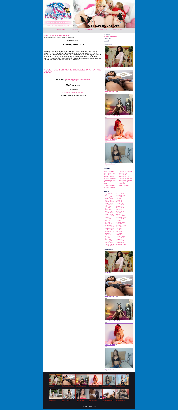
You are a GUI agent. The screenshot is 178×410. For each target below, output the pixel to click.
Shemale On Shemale (125, 178)
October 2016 (120, 223)
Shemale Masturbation (72, 79)
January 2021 (120, 205)
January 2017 (120, 219)
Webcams (122, 183)
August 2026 (108, 194)
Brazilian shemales (110, 178)
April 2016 (119, 233)
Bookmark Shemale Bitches (67, 37)
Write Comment (77, 81)
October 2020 (120, 208)
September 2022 (109, 231)
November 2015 (120, 241)
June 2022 (108, 234)
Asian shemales (109, 171)
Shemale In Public (109, 187)
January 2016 (120, 238)
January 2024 (109, 211)
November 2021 (109, 245)
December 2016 (120, 220)
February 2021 (120, 203)
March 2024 (108, 209)
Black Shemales (109, 175)
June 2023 (108, 219)
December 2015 (120, 239)
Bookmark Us (113, 36)
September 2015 (121, 244)
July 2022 (107, 233)
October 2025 (109, 198)
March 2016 (119, 234)
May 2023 (107, 220)
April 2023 (108, 222)
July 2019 (119, 212)
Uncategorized (123, 182)
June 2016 (119, 230)
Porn (105, 183)
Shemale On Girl (124, 176)
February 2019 (120, 216)
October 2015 (120, 242)
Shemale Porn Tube (117, 29)
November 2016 (120, 222)
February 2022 (109, 241)
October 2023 (109, 214)
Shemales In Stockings (125, 180)
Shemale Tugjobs (103, 29)
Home (106, 36)
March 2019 (119, 214)
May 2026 (107, 195)
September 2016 (121, 225)
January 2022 (109, 242)
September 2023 (109, 216)
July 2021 (119, 198)
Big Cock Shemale (109, 173)
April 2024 (108, 208)
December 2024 (109, 201)
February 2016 (120, 236)
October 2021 (120, 194)
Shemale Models (85, 79)
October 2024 (109, 203)
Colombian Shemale (110, 180)
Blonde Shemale (109, 176)
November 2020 (120, 206)
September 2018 (121, 217)
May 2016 (119, 231)
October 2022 (109, 230)
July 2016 (119, 228)
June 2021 (119, 200)
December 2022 (109, 227)
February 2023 (109, 225)
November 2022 (109, 228)
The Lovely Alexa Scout (56, 35)
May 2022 (107, 236)
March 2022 (108, 239)
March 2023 (108, 223)
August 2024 (108, 205)
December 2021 (109, 244)
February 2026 (109, 197)
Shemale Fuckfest (61, 29)
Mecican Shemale (109, 182)
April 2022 (108, 238)
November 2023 (109, 212)
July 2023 (107, 217)
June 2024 (108, 206)
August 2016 (119, 227)
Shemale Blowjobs (109, 185)
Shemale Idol (75, 29)
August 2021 (119, 197)
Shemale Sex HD (89, 29)
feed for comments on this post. (72, 92)
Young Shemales (124, 185)
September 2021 (121, 195)
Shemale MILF (123, 173)
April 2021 (119, 201)
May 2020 (119, 209)
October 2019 (120, 211)
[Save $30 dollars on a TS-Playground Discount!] (89, 27)
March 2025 (108, 200)
